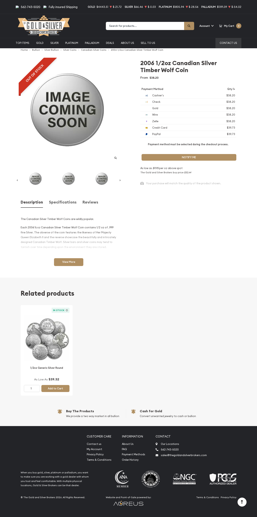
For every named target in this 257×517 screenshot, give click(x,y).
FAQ (124, 449)
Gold (40, 42)
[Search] (189, 26)
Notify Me (189, 157)
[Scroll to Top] (242, 502)
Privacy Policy (95, 454)
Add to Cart (55, 388)
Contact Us (228, 42)
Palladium (92, 42)
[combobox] (145, 26)
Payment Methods (133, 454)
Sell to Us (148, 42)
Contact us (94, 444)
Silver (54, 42)
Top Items (22, 42)
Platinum (71, 42)
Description (32, 202)
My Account (94, 449)
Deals (110, 42)
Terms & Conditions (99, 460)
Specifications (62, 202)
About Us (127, 42)
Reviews (90, 202)
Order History (130, 460)
